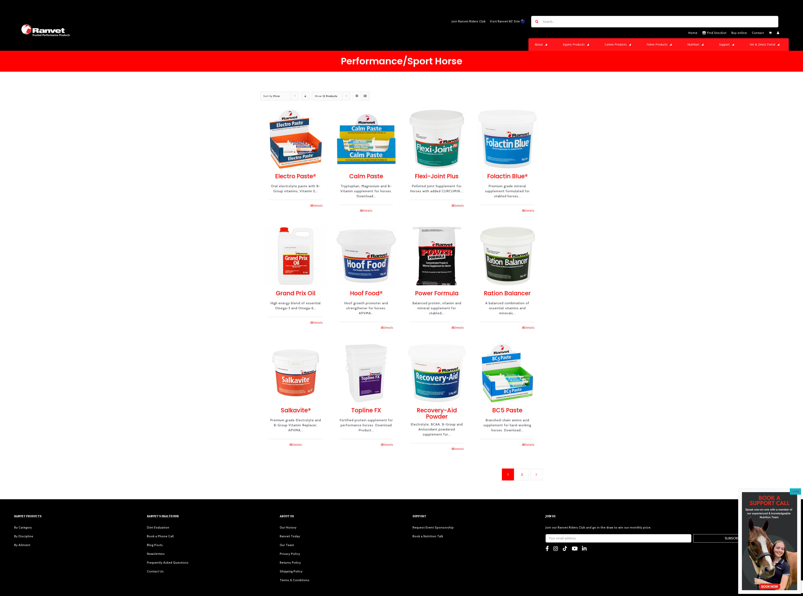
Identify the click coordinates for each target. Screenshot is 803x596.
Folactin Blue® (507, 176)
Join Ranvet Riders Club (469, 21)
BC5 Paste (507, 410)
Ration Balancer (507, 293)
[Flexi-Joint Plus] (437, 139)
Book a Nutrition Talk (428, 536)
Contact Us (155, 571)
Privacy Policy (290, 554)
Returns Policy (290, 562)
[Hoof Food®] (366, 256)
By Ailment (22, 545)
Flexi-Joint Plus (437, 176)
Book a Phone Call (160, 536)
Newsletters (156, 554)
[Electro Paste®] (296, 139)
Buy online (739, 33)
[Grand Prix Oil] (296, 256)
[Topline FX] (366, 373)
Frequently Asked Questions (168, 562)
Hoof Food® (366, 293)
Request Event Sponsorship (433, 527)
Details (318, 205)
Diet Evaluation (158, 527)
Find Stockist (716, 33)
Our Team (287, 545)
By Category (23, 527)
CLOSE (795, 491)
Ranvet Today (290, 536)
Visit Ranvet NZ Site (505, 21)
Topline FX (366, 410)
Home (692, 33)
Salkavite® (296, 410)
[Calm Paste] (366, 139)
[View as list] (365, 96)
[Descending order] (305, 96)
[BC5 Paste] (507, 373)
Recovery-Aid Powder (437, 413)
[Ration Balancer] (507, 256)
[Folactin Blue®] (507, 139)
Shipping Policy (291, 571)
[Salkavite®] (296, 373)
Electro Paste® (295, 176)
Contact (758, 33)
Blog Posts (155, 545)
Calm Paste (366, 176)
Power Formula (437, 293)
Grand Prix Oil (295, 293)
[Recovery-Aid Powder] (437, 373)
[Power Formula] (437, 256)
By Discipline (23, 536)
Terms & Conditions (294, 580)
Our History (288, 527)
